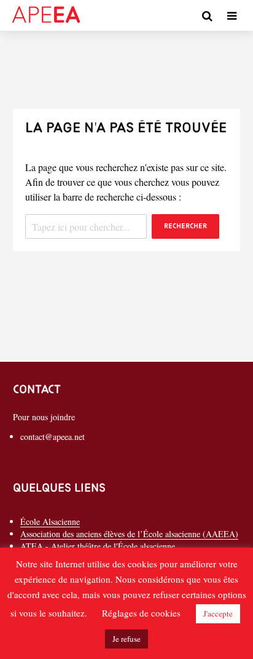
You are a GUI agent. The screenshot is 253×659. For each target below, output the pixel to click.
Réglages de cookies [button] (141, 613)
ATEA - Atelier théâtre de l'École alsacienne (97, 546)
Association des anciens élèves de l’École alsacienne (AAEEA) (129, 534)
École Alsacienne (50, 521)
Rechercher (185, 226)
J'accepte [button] (218, 613)
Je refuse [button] (126, 638)
